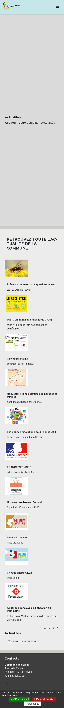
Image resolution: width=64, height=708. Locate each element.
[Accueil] (14, 7)
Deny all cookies (45, 699)
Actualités (48, 122)
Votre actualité (29, 122)
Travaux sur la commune (22, 641)
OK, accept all (21, 699)
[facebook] (8, 683)
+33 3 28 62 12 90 (15, 676)
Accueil (10, 122)
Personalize (32, 703)
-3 (53, 627)
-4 (57, 627)
